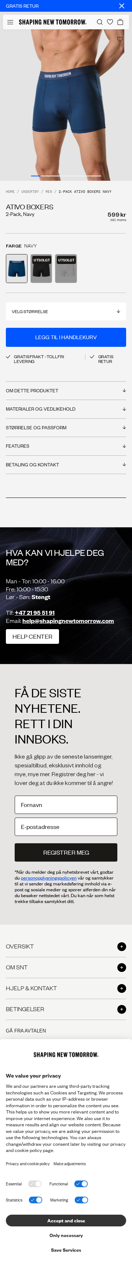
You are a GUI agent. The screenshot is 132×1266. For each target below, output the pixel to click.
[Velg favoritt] (120, 39)
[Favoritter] (110, 22)
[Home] (53, 22)
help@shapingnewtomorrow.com (68, 620)
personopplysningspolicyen (49, 878)
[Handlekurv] (120, 22)
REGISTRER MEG (66, 852)
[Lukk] (121, 5)
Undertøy (30, 192)
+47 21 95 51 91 (35, 612)
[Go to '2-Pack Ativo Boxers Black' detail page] (41, 268)
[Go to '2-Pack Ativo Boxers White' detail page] (65, 268)
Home (10, 192)
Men (48, 192)
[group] (66, 105)
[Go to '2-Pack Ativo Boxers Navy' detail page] (16, 268)
